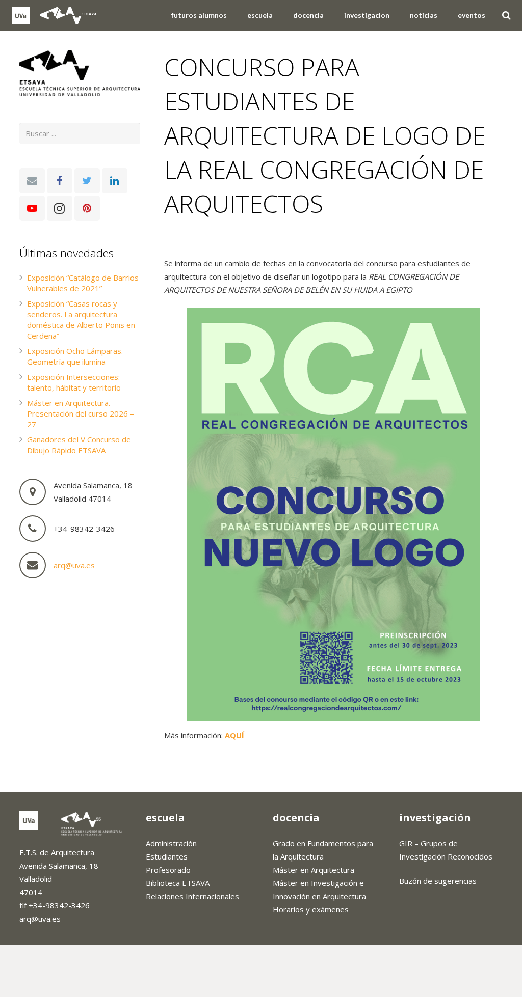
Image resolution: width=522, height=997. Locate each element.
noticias (186, 239)
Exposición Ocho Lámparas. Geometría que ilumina (75, 356)
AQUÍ (234, 735)
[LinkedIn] (114, 180)
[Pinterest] (87, 208)
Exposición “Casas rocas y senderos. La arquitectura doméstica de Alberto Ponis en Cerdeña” (81, 319)
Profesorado (168, 870)
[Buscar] (506, 15)
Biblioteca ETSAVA (178, 883)
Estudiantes (167, 856)
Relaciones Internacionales (192, 896)
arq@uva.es (74, 565)
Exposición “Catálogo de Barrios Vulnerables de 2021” (83, 282)
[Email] (32, 180)
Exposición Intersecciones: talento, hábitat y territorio (74, 382)
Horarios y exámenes (311, 909)
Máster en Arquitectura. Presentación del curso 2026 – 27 (80, 413)
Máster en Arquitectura (313, 870)
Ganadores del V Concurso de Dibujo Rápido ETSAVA (79, 444)
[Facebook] (59, 180)
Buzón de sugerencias (438, 881)
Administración (171, 843)
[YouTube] (32, 208)
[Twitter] (87, 180)
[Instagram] (59, 208)
